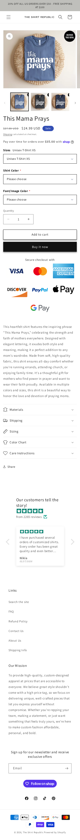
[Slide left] (4, 103)
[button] (8, 17)
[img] (42, 511)
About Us (15, 640)
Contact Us (16, 631)
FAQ (11, 611)
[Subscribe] (66, 768)
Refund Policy (18, 621)
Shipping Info (18, 650)
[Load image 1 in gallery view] (19, 102)
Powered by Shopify (55, 832)
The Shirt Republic (33, 832)
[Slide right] (75, 103)
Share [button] (11, 467)
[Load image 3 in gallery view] (60, 102)
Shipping (7, 134)
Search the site (19, 602)
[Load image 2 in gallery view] (40, 102)
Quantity (8, 211)
